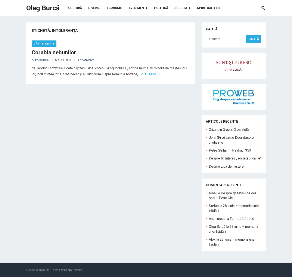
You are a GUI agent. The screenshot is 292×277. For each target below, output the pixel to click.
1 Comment (86, 60)
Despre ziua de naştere (226, 166)
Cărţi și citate (44, 43)
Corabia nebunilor (54, 52)
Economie (114, 8)
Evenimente (138, 8)
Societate (182, 8)
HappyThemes (73, 269)
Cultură (75, 8)
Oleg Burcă (43, 8)
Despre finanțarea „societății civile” (235, 158)
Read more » (150, 74)
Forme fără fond (242, 219)
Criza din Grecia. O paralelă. (229, 130)
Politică (161, 8)
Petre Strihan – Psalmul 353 (230, 150)
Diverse (94, 8)
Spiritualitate (209, 8)
